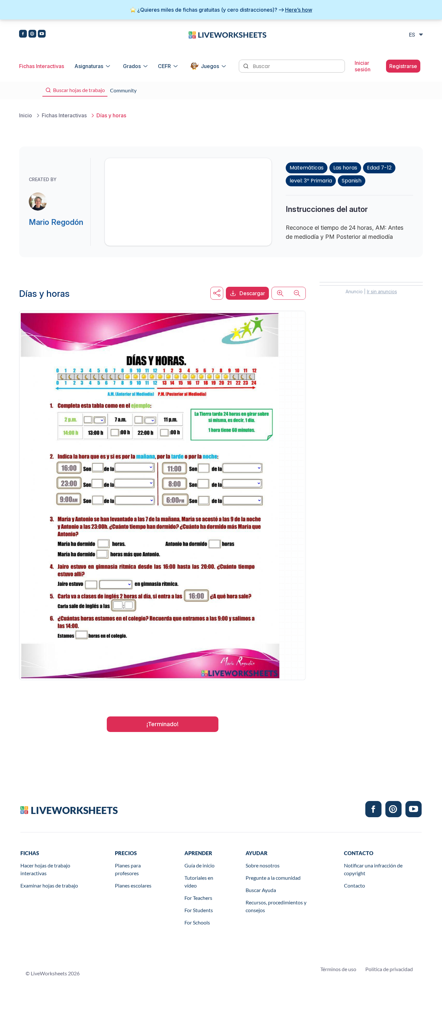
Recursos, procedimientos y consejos (276, 906)
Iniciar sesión (362, 66)
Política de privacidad (389, 969)
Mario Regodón (56, 222)
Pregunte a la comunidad (273, 878)
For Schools (197, 922)
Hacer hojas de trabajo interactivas (45, 869)
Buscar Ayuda (261, 890)
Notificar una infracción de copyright (373, 869)
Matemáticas (307, 167)
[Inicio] (227, 34)
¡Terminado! (163, 724)
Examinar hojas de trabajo (49, 885)
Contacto (354, 885)
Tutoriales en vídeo (198, 881)
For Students (198, 910)
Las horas (345, 167)
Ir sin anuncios (382, 291)
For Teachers (198, 898)
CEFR (164, 66)
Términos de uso (338, 969)
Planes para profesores (128, 869)
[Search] (246, 65)
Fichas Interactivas (41, 66)
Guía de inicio (199, 865)
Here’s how (298, 9)
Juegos (210, 66)
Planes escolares (133, 885)
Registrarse (403, 66)
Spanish (351, 180)
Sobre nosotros (263, 865)
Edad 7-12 (379, 167)
